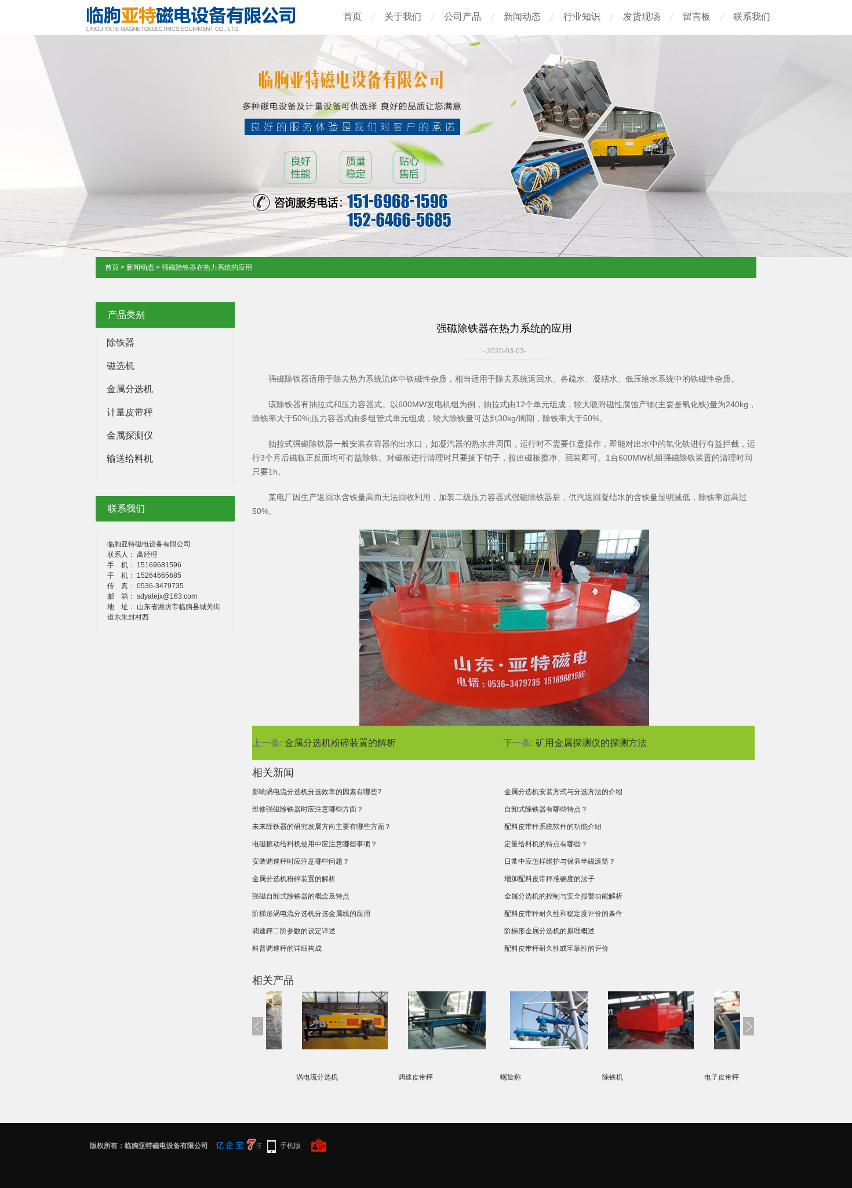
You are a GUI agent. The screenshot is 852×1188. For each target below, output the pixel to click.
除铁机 (612, 1077)
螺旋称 (510, 1077)
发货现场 (641, 16)
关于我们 (402, 16)
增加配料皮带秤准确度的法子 (549, 879)
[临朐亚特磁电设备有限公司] (200, 28)
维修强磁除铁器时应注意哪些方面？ (307, 809)
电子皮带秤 (721, 1077)
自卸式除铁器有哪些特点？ (546, 809)
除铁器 (120, 342)
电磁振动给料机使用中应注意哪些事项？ (314, 844)
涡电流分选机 (317, 1077)
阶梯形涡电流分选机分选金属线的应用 (311, 914)
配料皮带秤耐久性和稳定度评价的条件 (563, 914)
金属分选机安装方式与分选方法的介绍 (563, 792)
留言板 (697, 16)
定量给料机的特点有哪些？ (546, 844)
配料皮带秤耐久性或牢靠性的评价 (556, 948)
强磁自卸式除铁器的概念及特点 (300, 896)
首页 (352, 16)
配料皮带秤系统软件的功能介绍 (553, 827)
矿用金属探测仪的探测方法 (591, 743)
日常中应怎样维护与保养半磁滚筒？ (560, 861)
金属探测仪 (130, 435)
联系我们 (751, 16)
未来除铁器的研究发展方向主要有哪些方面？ (321, 827)
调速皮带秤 (415, 1077)
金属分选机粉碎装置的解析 (340, 743)
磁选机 (120, 366)
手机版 (290, 1146)
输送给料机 (130, 458)
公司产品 (462, 16)
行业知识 (581, 16)
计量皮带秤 (130, 412)
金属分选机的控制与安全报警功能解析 (563, 896)
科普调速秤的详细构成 (287, 948)
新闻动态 (522, 16)
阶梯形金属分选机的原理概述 (549, 931)
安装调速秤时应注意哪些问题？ (300, 861)
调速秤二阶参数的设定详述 (294, 931)
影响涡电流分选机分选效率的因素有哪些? (316, 792)
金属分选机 (130, 389)
